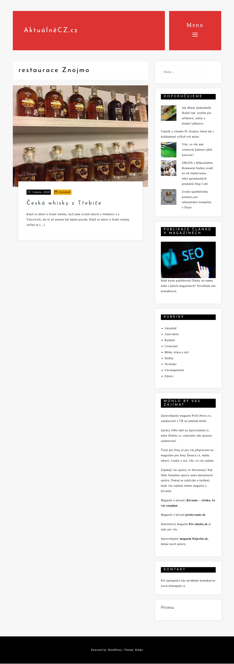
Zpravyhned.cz (199, 430)
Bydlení (170, 340)
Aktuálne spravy (179, 475)
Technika (171, 364)
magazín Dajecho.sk (194, 538)
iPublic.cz (174, 435)
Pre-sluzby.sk (198, 524)
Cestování (171, 346)
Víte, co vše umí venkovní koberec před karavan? (197, 149)
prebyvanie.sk (195, 514)
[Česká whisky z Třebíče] (80, 135)
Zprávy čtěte (169, 430)
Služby (169, 358)
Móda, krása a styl (177, 352)
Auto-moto (172, 334)
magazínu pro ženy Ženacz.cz (180, 455)
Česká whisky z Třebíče (64, 203)
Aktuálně (64, 192)
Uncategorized (174, 370)
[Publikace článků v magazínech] (188, 259)
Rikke (139, 649)
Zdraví (169, 376)
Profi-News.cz (201, 415)
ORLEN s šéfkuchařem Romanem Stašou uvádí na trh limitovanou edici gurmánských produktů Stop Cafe (197, 173)
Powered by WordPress (106, 649)
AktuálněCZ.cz (51, 30)
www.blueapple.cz (173, 585)
